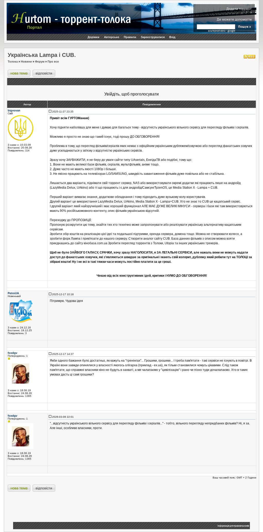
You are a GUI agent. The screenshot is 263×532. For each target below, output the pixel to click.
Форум (39, 61)
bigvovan (14, 110)
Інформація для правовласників (233, 525)
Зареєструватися (153, 37)
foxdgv (12, 352)
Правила (130, 37)
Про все (53, 61)
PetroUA (13, 293)
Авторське (111, 37)
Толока (13, 61)
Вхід (172, 37)
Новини (26, 61)
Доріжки (93, 37)
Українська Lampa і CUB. (42, 55)
